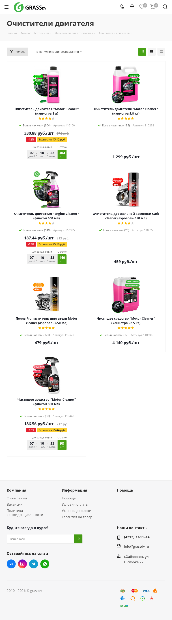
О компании (17, 498)
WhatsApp (44, 563)
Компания (16, 490)
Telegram (33, 563)
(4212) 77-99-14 (137, 537)
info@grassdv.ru (136, 546)
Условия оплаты (75, 504)
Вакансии (15, 504)
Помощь (69, 498)
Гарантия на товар (77, 517)
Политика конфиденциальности (25, 512)
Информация (74, 490)
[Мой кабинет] (132, 7)
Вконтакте (11, 563)
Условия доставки (76, 510)
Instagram (22, 563)
